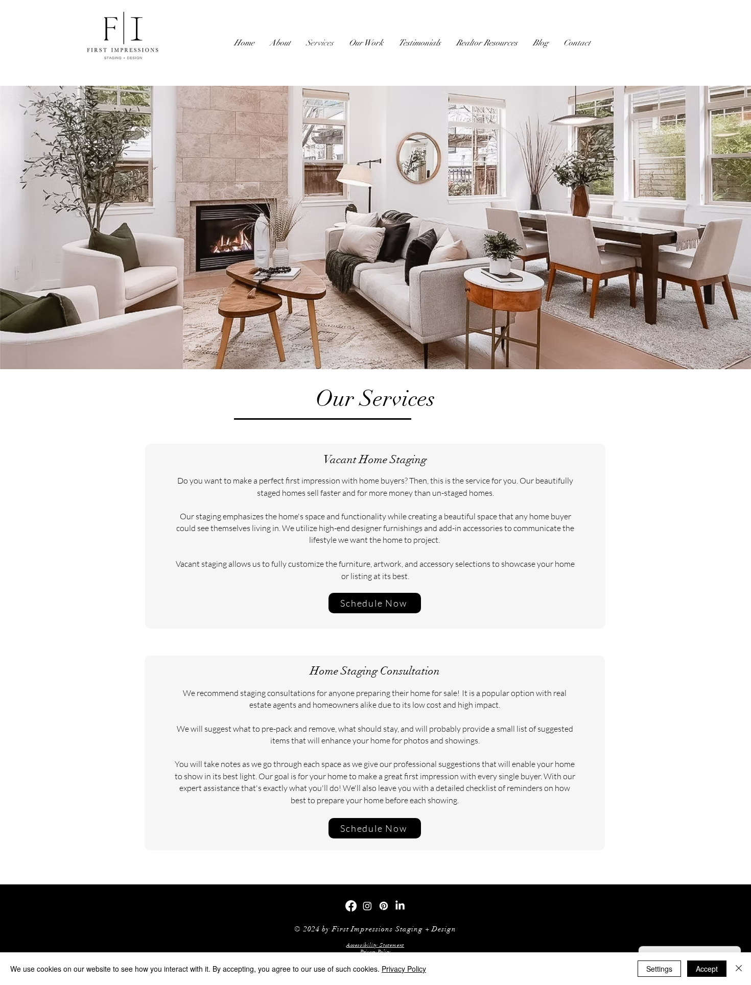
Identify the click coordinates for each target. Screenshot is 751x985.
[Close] (739, 968)
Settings (659, 969)
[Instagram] (367, 905)
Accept (707, 969)
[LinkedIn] (400, 905)
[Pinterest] (383, 905)
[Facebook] (351, 905)
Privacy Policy (404, 969)
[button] (375, 945)
